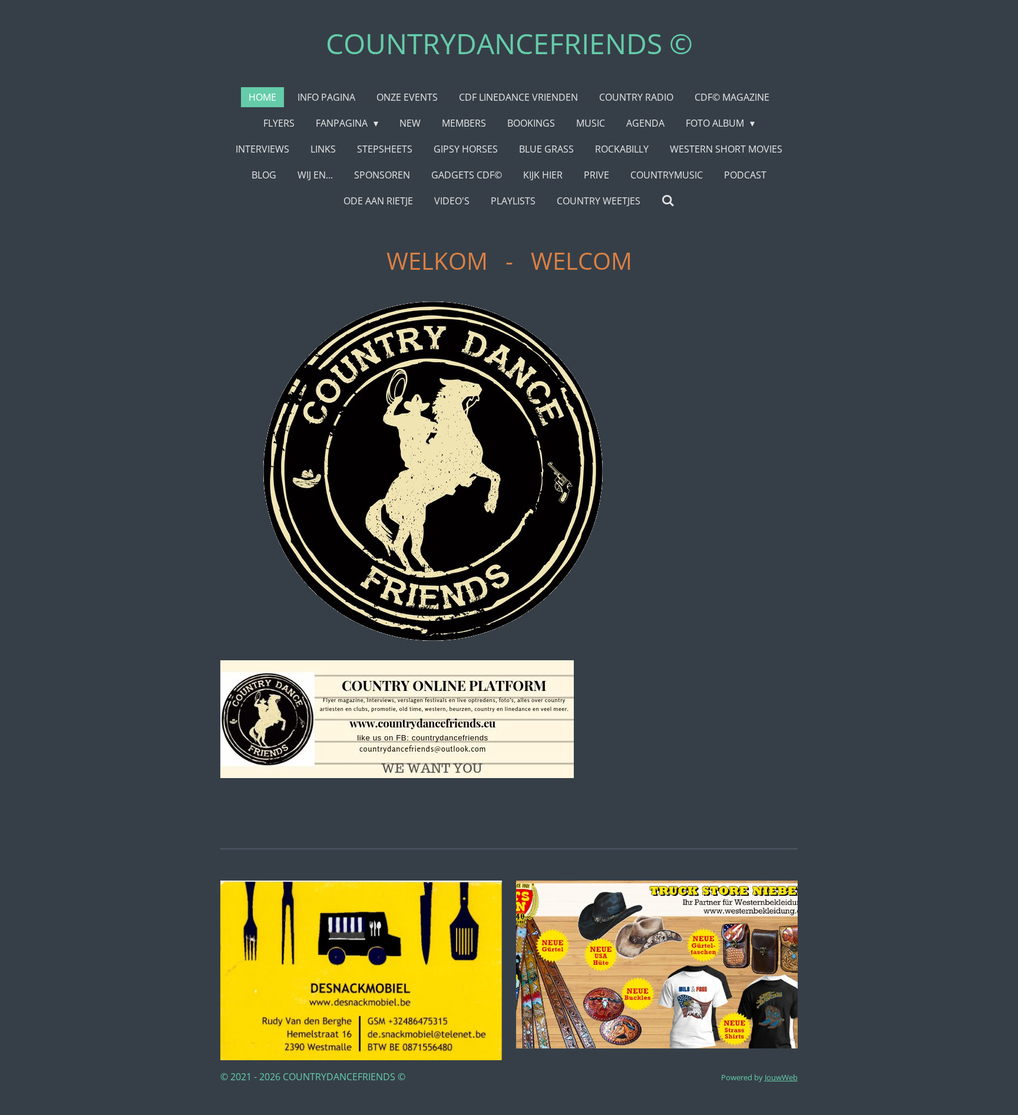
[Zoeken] (668, 200)
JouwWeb (781, 1077)
